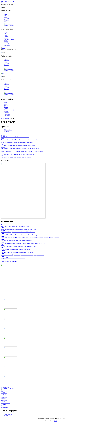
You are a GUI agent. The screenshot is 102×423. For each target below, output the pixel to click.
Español (11, 25)
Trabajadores (4, 400)
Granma (3, 401)
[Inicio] (3, 2)
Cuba (5, 33)
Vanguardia (3, 398)
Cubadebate (4, 394)
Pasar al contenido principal (8, 1)
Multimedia (7, 43)
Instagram (6, 15)
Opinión (6, 41)
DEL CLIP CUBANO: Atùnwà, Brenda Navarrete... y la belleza (17, 252)
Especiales (6, 42)
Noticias (6, 118)
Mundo (5, 35)
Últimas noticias (8, 130)
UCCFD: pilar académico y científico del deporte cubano (15, 137)
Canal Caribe (4, 393)
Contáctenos (7, 45)
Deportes (6, 36)
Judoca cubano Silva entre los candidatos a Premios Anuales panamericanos (20, 148)
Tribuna (3, 395)
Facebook (6, 18)
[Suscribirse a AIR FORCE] (8, 388)
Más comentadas (8, 132)
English (11, 24)
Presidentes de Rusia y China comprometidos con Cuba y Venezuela (18, 232)
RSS (5, 21)
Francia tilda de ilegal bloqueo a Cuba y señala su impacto (15, 226)
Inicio (5, 32)
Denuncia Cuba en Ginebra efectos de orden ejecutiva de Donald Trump (19, 235)
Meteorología (4, 391)
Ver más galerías (5, 387)
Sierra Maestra (4, 407)
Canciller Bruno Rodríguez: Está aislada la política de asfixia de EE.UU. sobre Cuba (22, 151)
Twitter (5, 17)
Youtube (6, 14)
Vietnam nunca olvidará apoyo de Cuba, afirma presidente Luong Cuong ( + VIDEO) (22, 255)
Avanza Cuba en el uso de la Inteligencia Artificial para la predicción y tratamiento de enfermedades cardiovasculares (30, 237)
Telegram (6, 20)
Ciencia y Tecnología (9, 39)
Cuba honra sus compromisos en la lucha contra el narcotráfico (16, 240)
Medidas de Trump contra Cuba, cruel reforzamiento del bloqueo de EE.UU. (20, 139)
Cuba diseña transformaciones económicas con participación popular (18, 145)
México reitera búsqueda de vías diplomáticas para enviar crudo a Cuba (18, 229)
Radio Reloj (4, 397)
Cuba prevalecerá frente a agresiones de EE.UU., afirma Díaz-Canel (18, 154)
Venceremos (4, 406)
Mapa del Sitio (7, 415)
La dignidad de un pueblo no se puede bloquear (13, 258)
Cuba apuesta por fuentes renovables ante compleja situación (16, 157)
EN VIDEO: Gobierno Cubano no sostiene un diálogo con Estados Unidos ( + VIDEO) (23, 243)
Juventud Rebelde (5, 403)
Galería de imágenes (9, 261)
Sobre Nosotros (8, 414)
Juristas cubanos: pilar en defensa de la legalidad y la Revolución (17, 142)
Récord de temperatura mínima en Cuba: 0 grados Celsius (15, 249)
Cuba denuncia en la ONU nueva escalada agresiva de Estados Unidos (18, 246)
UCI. (55, 421)
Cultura (6, 38)
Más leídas (6, 131)
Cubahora (3, 404)
